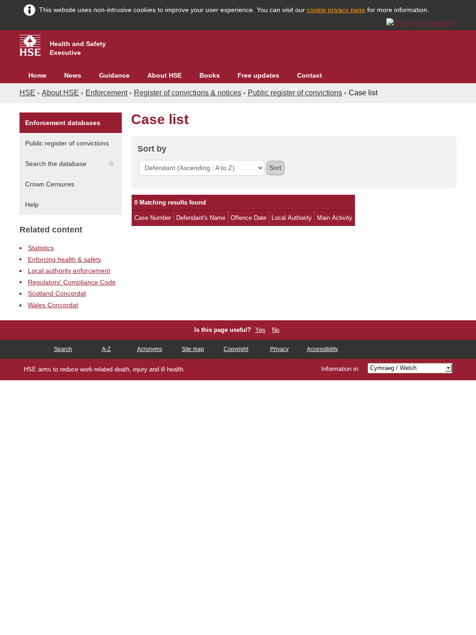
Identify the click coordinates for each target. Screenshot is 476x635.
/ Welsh (393, 367)
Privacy (279, 349)
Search (63, 349)
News (72, 75)
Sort (275, 168)
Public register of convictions (295, 93)
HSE (27, 93)
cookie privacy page (336, 9)
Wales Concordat (53, 305)
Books (209, 75)
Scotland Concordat (57, 293)
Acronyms (149, 349)
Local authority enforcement (69, 270)
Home (37, 75)
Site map (193, 349)
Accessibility (322, 349)
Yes (260, 329)
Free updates (258, 75)
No (275, 329)
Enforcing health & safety (64, 259)
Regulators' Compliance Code (72, 282)
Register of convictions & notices (187, 93)
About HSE (164, 75)
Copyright (236, 349)
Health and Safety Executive (78, 48)
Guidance (114, 75)
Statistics (41, 247)
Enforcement (106, 93)
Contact (309, 75)
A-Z (106, 349)
